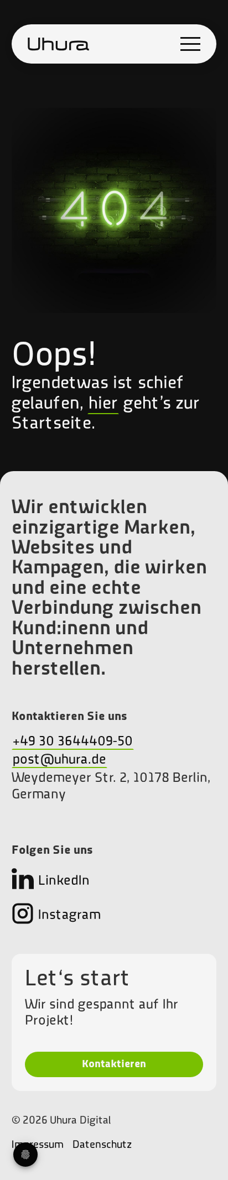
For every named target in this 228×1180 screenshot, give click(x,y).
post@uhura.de (59, 760)
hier (103, 404)
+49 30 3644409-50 (73, 742)
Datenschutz (102, 1145)
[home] (59, 44)
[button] (190, 44)
